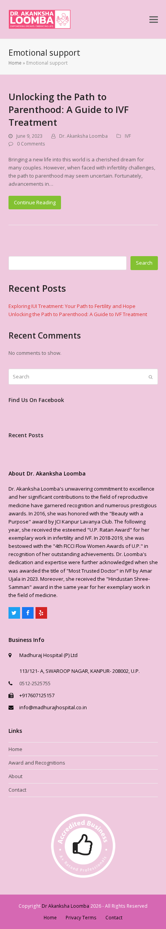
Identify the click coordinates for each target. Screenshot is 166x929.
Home (15, 63)
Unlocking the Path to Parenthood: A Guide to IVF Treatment (68, 109)
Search (144, 262)
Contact (17, 789)
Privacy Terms (81, 917)
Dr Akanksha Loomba (65, 906)
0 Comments (31, 143)
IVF (128, 136)
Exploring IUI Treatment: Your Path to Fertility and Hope (72, 306)
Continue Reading (35, 202)
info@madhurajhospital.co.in (53, 707)
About (15, 776)
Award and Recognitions (36, 762)
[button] (153, 19)
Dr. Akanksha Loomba (83, 136)
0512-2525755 (35, 683)
